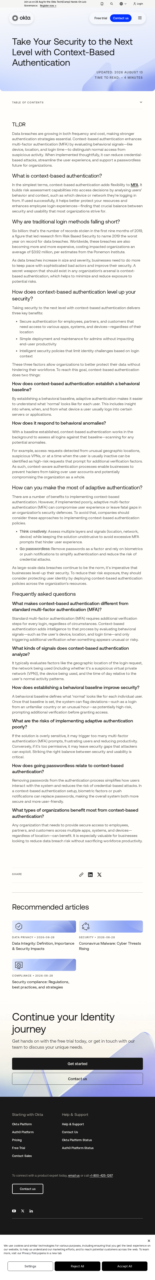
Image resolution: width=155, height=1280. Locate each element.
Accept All (124, 1266)
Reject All (77, 1266)
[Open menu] (140, 18)
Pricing (17, 1140)
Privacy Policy (42, 1253)
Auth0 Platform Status (78, 1148)
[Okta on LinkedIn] (31, 1211)
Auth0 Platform (23, 1132)
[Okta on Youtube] (14, 1211)
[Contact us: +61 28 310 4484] (102, 3)
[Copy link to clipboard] (81, 874)
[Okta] (21, 18)
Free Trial (18, 1148)
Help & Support (73, 1124)
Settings (30, 1266)
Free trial (101, 18)
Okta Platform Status (77, 1140)
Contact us (121, 18)
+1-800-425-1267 (101, 1175)
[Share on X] (99, 874)
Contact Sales (22, 1156)
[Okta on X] (23, 1211)
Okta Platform (22, 1124)
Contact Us (70, 1132)
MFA (134, 184)
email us (74, 1175)
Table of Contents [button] (28, 102)
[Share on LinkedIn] (90, 874)
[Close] (149, 1241)
